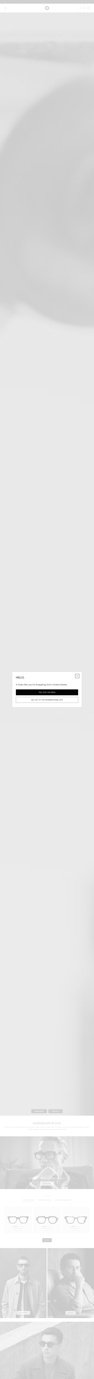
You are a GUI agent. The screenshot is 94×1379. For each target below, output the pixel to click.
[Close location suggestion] (77, 676)
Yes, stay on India (47, 692)
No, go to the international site (47, 699)
